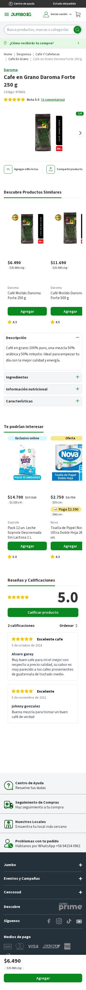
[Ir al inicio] (21, 14)
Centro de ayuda (24, 4)
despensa (24, 54)
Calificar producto (43, 612)
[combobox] (43, 29)
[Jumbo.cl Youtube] (79, 921)
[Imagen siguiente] (80, 133)
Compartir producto (70, 169)
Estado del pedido (64, 4)
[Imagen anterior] (6, 133)
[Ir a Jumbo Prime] (70, 907)
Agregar (43, 978)
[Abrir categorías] (7, 14)
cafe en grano (18, 59)
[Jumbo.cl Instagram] (59, 921)
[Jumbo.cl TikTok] (69, 921)
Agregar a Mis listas (26, 169)
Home (8, 54)
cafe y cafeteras (48, 54)
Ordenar (66, 625)
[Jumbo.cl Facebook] (49, 921)
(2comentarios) (53, 99)
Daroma (11, 69)
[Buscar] (77, 29)
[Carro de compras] (78, 14)
